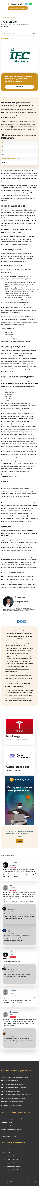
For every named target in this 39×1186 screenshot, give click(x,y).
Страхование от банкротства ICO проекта (13, 1087)
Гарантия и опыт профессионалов (11, 1105)
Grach (16, 909)
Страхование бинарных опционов (11, 1091)
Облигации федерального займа (11, 1129)
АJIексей (17, 969)
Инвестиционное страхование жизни (12, 1101)
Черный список (24, 24)
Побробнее (19, 86)
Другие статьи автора (8, 613)
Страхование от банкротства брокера (12, 1084)
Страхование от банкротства (9, 1080)
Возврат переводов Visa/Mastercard (11, 1166)
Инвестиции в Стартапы (8, 1136)
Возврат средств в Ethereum (9, 1159)
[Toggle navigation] (36, 8)
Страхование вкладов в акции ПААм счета (13, 1098)
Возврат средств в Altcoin (9, 1163)
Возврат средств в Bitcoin (9, 1156)
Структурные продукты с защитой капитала (14, 1119)
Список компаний (13, 24)
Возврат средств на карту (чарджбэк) (12, 1149)
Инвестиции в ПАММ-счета (9, 1126)
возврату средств (21, 663)
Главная (3, 24)
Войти (19, 841)
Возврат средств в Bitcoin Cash (10, 1170)
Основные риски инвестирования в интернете (14, 1077)
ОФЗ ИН (4, 1133)
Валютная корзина (6, 1122)
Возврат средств (6, 1152)
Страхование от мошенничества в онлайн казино (15, 1094)
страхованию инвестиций (24, 700)
